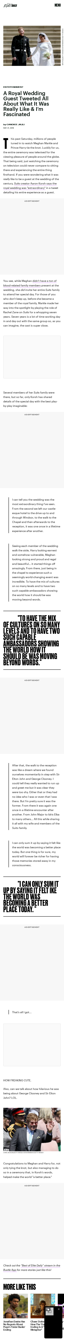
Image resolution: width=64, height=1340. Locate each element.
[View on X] (32, 357)
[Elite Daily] (10, 5)
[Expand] (48, 1309)
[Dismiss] (58, 1309)
